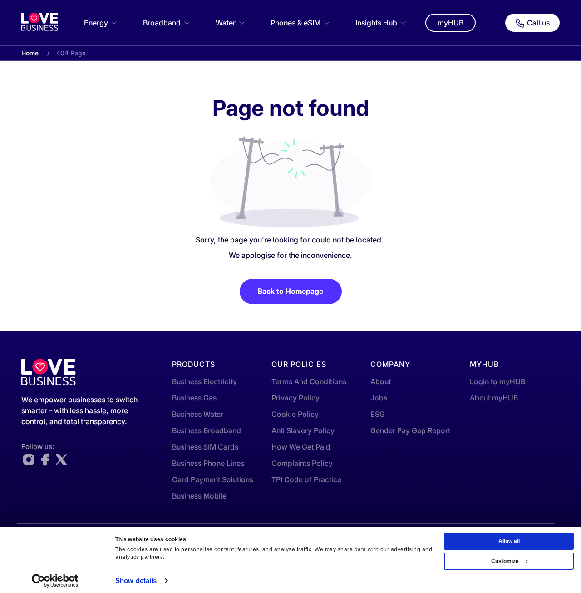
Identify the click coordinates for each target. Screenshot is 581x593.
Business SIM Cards (205, 446)
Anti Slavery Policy (303, 430)
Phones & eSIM (295, 22)
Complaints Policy (302, 463)
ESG (377, 414)
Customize (505, 561)
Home (30, 53)
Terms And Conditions (308, 381)
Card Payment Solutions (212, 479)
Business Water (197, 414)
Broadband (162, 22)
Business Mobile (199, 495)
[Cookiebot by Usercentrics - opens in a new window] (55, 581)
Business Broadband (206, 430)
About (380, 381)
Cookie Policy (295, 414)
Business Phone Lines (208, 463)
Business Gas (194, 397)
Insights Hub (376, 22)
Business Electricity (204, 381)
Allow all (509, 541)
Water (226, 22)
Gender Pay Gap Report (410, 430)
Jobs (378, 397)
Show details (136, 580)
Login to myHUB (497, 381)
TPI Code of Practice (306, 479)
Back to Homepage (290, 291)
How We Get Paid (300, 446)
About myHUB (494, 397)
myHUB (450, 22)
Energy (96, 22)
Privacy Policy (295, 397)
